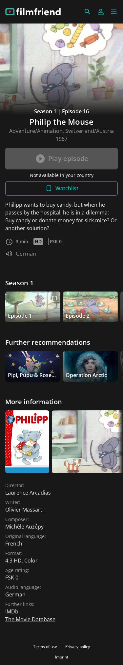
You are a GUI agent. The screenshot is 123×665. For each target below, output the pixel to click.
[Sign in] (100, 11)
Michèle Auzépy (24, 526)
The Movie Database (30, 619)
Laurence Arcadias (28, 492)
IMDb (11, 611)
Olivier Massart (23, 509)
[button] (113, 11)
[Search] (87, 11)
